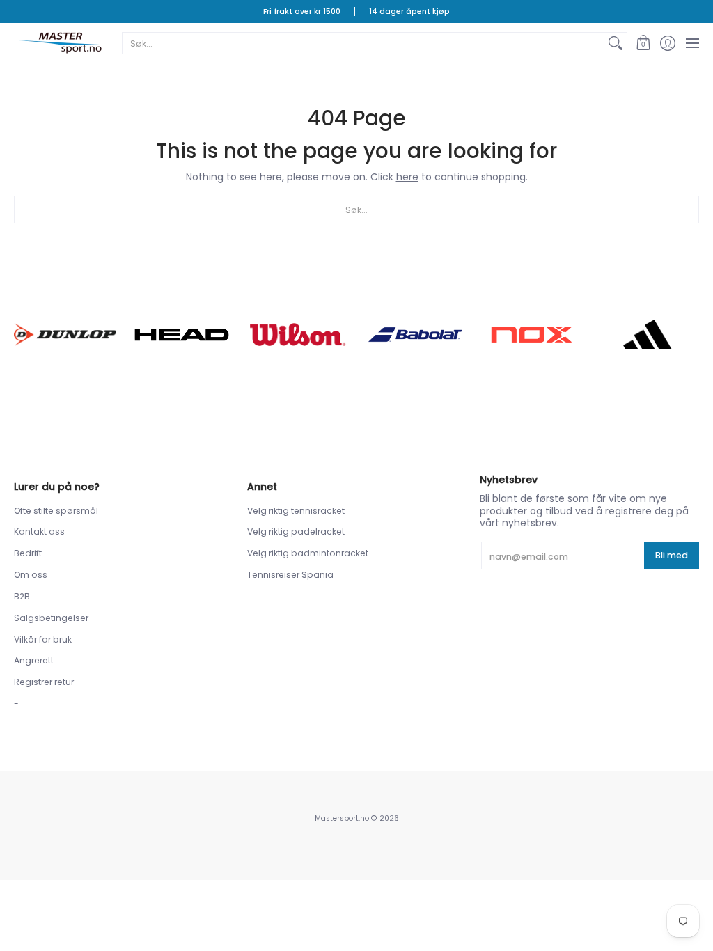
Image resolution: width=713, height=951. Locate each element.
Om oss (30, 575)
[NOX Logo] (531, 334)
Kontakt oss (39, 531)
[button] (643, 43)
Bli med (671, 555)
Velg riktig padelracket (296, 531)
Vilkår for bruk (43, 639)
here (407, 177)
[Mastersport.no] (59, 43)
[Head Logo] (181, 335)
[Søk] (615, 43)
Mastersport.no (342, 818)
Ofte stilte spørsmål (56, 511)
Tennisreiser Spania (290, 575)
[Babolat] (414, 335)
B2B (22, 596)
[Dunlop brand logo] (65, 334)
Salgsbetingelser (51, 618)
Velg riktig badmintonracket (307, 553)
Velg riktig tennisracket (296, 511)
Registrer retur (44, 682)
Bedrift (28, 553)
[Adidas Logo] (648, 335)
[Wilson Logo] (298, 334)
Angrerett (34, 660)
